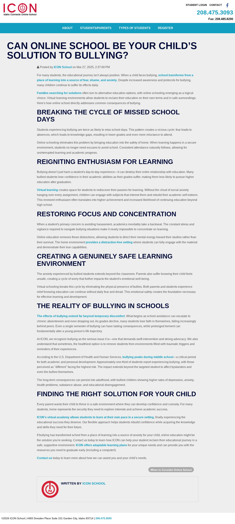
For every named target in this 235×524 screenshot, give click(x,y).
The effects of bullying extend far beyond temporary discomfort (81, 316)
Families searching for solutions (59, 93)
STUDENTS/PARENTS (95, 28)
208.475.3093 (215, 12)
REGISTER (165, 28)
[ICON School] (20, 15)
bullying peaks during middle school (147, 357)
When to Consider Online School (171, 469)
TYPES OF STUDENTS (135, 28)
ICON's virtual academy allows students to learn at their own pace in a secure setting (95, 417)
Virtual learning (47, 189)
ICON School (63, 67)
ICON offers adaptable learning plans (101, 445)
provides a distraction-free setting (109, 242)
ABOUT (67, 28)
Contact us (44, 458)
